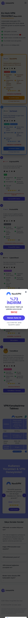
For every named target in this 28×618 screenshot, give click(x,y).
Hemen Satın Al (14, 318)
